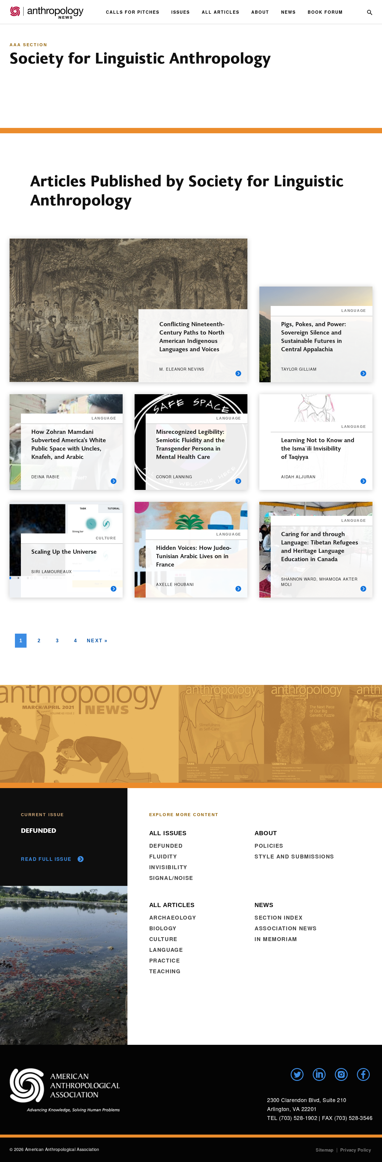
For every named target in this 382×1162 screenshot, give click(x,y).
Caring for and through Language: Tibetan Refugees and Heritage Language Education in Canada (319, 546)
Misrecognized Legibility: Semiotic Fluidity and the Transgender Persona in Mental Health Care (190, 443)
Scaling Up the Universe (64, 551)
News (288, 12)
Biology (163, 928)
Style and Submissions (294, 856)
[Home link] (65, 1090)
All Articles (220, 12)
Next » (97, 640)
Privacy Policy (355, 1149)
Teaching (165, 971)
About (260, 12)
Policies (269, 846)
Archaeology (172, 917)
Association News (286, 928)
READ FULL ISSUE (46, 858)
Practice (164, 960)
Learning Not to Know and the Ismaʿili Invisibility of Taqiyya (317, 448)
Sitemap (324, 1149)
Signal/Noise (171, 878)
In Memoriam (276, 939)
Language (166, 950)
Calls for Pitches (132, 12)
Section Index (279, 917)
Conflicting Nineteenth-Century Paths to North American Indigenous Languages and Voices (191, 336)
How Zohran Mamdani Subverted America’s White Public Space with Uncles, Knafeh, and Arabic (68, 443)
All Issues (168, 833)
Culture (163, 939)
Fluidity (163, 856)
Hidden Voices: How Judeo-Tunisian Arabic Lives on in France (193, 555)
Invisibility (168, 867)
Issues (180, 12)
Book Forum (325, 12)
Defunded (166, 846)
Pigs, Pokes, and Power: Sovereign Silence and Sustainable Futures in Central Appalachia (313, 336)
